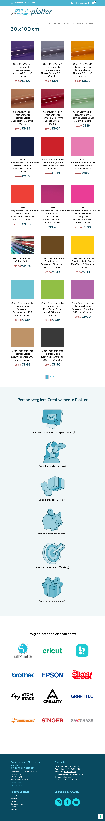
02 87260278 (70, 771)
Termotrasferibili (54, 23)
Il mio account (82, 3)
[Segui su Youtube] (76, 802)
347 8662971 (78, 774)
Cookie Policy (16, 782)
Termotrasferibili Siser (68, 23)
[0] (92, 3)
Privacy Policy (16, 785)
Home (38, 23)
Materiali (44, 23)
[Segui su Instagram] (58, 802)
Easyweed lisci (81, 23)
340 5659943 (74, 769)
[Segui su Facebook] (67, 802)
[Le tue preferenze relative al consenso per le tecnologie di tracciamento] (100, 816)
